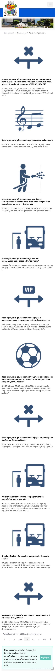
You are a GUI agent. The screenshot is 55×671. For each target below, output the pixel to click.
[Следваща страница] (50, 639)
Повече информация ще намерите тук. (20, 663)
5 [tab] (44, 25)
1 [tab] (34, 25)
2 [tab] (36, 25)
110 (28, 639)
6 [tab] (47, 25)
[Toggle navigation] (50, 4)
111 (34, 639)
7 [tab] (49, 25)
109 (21, 639)
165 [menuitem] (45, 639)
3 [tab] (39, 25)
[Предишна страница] (4, 639)
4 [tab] (42, 25)
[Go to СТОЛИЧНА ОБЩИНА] (11, 8)
